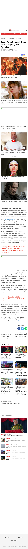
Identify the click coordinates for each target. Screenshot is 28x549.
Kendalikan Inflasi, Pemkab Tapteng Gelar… (15, 440)
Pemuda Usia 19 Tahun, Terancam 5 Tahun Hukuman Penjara (6, 335)
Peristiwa (8, 444)
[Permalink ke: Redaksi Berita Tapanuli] (2, 50)
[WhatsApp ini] (25, 328)
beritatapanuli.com (10, 219)
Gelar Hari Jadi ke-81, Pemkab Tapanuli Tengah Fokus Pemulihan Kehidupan (6, 356)
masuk (8, 403)
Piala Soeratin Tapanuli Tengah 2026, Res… (16, 452)
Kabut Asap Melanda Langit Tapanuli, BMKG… (16, 446)
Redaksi (20, 537)
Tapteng (3, 434)
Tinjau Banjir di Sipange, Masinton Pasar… (15, 458)
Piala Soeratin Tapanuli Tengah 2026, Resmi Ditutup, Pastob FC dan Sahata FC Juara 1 (7, 371)
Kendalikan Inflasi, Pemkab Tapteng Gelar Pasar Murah (21, 356)
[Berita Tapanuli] (14, 30)
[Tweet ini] (22, 328)
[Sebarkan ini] (18, 328)
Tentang (7, 537)
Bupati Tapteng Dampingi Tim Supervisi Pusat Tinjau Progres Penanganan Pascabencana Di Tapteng (7, 389)
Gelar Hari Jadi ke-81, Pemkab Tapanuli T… (12, 435)
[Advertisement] (14, 14)
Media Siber (13, 540)
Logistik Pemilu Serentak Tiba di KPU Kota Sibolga (21, 334)
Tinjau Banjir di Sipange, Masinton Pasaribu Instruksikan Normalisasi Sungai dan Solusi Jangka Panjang (21, 372)
